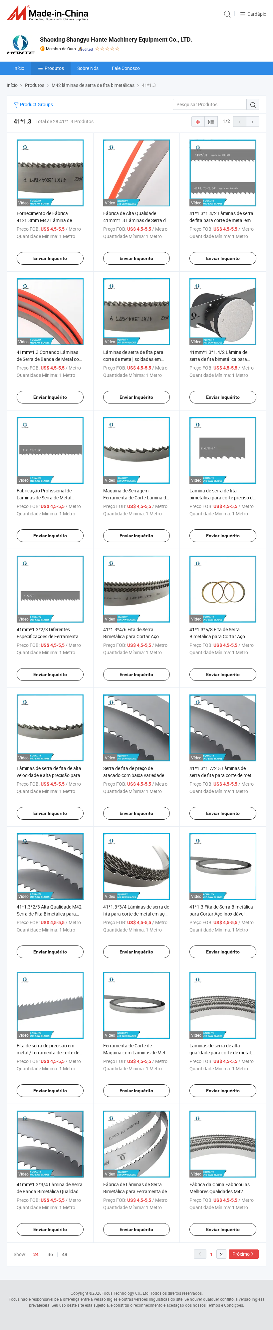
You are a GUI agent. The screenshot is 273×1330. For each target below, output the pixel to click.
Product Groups (36, 104)
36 (50, 1254)
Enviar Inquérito (50, 258)
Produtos (54, 68)
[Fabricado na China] (49, 13)
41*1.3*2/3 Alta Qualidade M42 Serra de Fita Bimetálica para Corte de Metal (49, 914)
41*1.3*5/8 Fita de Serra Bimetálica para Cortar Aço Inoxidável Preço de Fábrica (217, 636)
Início (18, 68)
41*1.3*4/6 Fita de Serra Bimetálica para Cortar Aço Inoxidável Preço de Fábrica (131, 636)
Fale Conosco (126, 68)
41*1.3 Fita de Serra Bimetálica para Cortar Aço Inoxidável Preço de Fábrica (221, 914)
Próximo (241, 1254)
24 (36, 1254)
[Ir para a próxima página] (252, 122)
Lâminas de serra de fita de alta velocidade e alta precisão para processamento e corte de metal (50, 775)
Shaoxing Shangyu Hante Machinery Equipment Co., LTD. (116, 39)
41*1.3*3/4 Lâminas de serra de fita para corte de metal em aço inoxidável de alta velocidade (136, 914)
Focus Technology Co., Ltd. (125, 1293)
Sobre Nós (88, 68)
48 (64, 1254)
